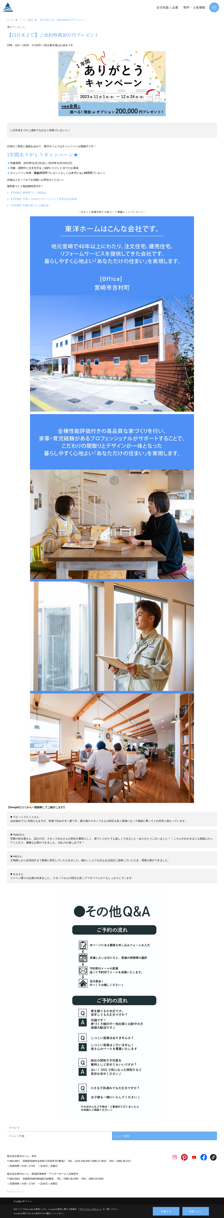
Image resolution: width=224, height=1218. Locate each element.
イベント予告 (16, 1136)
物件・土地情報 (194, 7)
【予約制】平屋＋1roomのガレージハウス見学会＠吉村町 (43, 199)
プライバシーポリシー (90, 1209)
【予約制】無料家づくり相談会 (28, 192)
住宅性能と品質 (167, 7)
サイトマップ (16, 1191)
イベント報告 (121, 1136)
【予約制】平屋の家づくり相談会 (29, 205)
